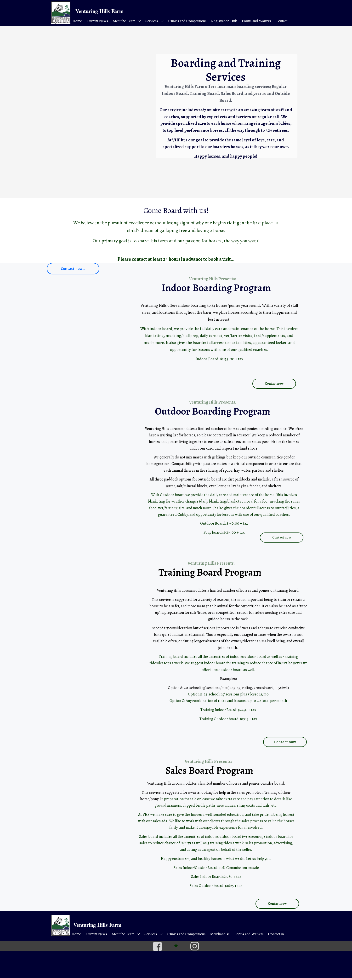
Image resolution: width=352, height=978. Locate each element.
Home (77, 20)
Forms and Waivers (256, 20)
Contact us (276, 933)
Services (152, 20)
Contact (281, 20)
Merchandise (220, 933)
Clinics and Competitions (187, 20)
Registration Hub (224, 20)
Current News (97, 20)
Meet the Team (124, 20)
